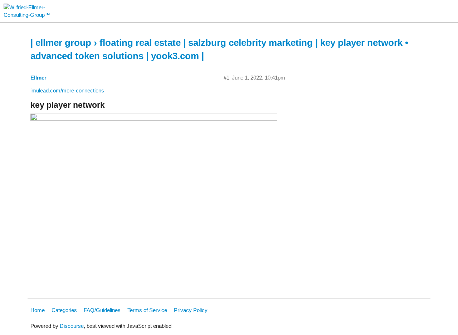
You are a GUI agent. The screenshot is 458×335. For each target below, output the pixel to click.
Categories (64, 310)
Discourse (72, 326)
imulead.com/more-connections (67, 90)
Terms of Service (147, 310)
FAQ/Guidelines (102, 310)
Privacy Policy (191, 310)
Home (37, 310)
